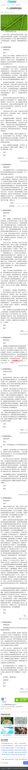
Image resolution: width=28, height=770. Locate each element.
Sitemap (25, 768)
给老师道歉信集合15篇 (7, 743)
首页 (8, 5)
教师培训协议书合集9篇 (20, 750)
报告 (12, 5)
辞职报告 (18, 5)
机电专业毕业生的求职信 (21, 752)
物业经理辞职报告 (23, 759)
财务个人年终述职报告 (20, 743)
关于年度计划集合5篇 (20, 747)
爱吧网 (9, 768)
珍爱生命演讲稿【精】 (20, 754)
